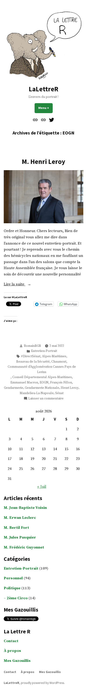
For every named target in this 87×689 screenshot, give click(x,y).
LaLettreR (43, 89)
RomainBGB (32, 346)
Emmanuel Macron (24, 382)
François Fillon (61, 382)
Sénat (59, 393)
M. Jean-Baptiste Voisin (25, 507)
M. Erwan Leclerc (20, 517)
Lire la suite (21, 285)
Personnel (13, 578)
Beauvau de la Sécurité (33, 362)
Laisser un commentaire (46, 398)
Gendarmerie (13, 388)
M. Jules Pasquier (20, 537)
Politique (12, 588)
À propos (12, 650)
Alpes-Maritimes (54, 356)
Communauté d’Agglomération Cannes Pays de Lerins (42, 369)
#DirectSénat (30, 356)
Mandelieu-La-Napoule (37, 393)
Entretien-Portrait (44, 351)
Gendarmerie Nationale (42, 388)
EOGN (44, 382)
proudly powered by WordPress (42, 683)
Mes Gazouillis (17, 660)
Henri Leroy (69, 388)
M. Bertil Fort (16, 527)
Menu (45, 108)
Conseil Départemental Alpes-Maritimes (42, 377)
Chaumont (58, 362)
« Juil (41, 486)
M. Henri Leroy (43, 161)
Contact (11, 641)
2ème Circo (17, 598)
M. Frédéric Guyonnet (24, 547)
